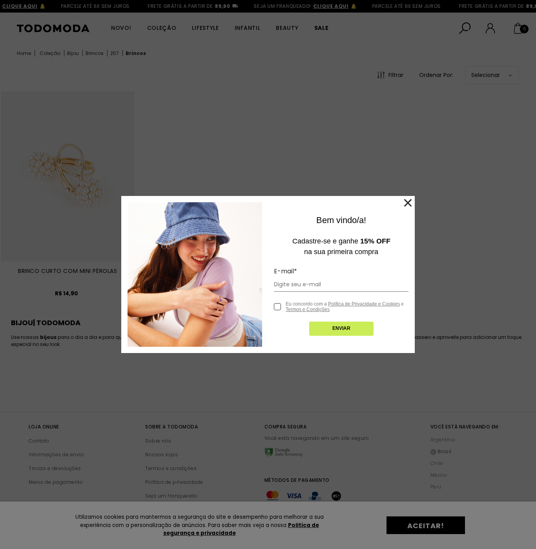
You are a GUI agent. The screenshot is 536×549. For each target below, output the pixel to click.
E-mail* (285, 271)
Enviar (341, 328)
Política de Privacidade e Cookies (364, 304)
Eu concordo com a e (345, 306)
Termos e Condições (308, 309)
